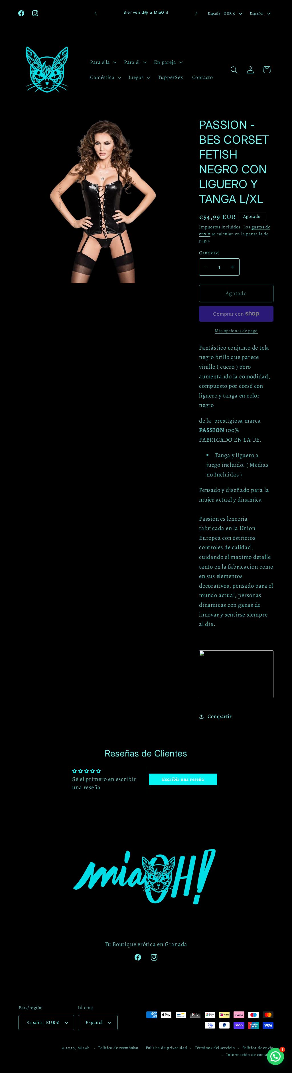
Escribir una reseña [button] (183, 779)
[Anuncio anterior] (96, 13)
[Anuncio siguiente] (196, 13)
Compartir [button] (220, 716)
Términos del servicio (215, 1047)
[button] (103, 62)
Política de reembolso (118, 1047)
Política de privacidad (166, 1047)
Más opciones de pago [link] (236, 331)
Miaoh (84, 1048)
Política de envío (257, 1047)
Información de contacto (249, 1054)
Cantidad (209, 253)
